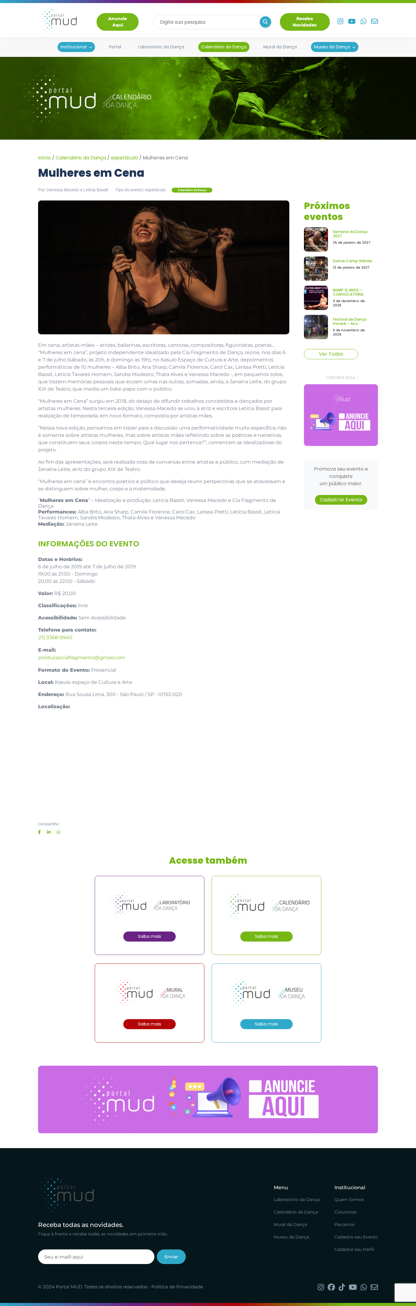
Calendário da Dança (223, 47)
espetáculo (124, 157)
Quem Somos (349, 1199)
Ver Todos (331, 353)
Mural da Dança (280, 47)
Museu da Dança (332, 47)
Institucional (73, 47)
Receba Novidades (305, 22)
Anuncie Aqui (117, 22)
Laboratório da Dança (161, 47)
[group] (341, 415)
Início (44, 157)
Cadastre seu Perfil (354, 1249)
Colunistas (345, 1212)
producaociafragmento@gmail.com (81, 657)
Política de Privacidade (177, 1287)
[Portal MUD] (57, 22)
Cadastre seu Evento (356, 1237)
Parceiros (344, 1224)
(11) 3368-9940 (55, 637)
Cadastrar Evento (341, 499)
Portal (115, 47)
